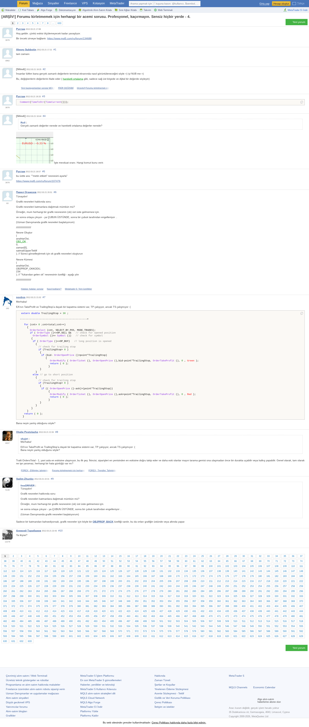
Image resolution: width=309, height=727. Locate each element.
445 (5, 616)
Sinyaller (53, 3)
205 (161, 581)
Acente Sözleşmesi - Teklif (169, 693)
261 (13, 591)
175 (219, 576)
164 (128, 576)
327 (252, 596)
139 (227, 571)
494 (104, 621)
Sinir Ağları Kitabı (128, 10)
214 (235, 581)
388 (145, 606)
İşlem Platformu (97, 675)
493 (95, 621)
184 (293, 576)
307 (87, 596)
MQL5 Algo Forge (90, 702)
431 (194, 611)
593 (5, 636)
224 (13, 586)
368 (285, 601)
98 (194, 566)
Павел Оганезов (26, 192)
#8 (56, 432)
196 (87, 581)
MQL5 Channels (238, 687)
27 (219, 556)
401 (252, 606)
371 (5, 606)
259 (301, 586)
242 (161, 586)
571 (128, 631)
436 (235, 611)
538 (161, 626)
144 (268, 571)
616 (194, 636)
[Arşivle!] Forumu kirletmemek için (93, 88)
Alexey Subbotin (26, 49)
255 (268, 586)
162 (112, 576)
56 (153, 561)
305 (71, 596)
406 (293, 606)
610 (145, 636)
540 (178, 626)
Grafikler (11, 715)
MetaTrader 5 (236, 675)
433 (211, 611)
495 (112, 621)
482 (5, 621)
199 (112, 581)
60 (186, 561)
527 (71, 626)
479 (285, 616)
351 (145, 601)
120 (71, 571)
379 (71, 606)
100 (211, 566)
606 (112, 636)
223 (5, 586)
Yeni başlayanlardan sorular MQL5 (38, 88)
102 (227, 566)
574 (153, 631)
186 (5, 581)
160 (95, 576)
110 (293, 566)
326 (244, 596)
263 (30, 591)
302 (46, 596)
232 (79, 586)
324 (227, 596)
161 (104, 576)
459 (120, 616)
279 (161, 591)
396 (211, 606)
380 (79, 606)
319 (186, 596)
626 (276, 636)
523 (38, 626)
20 (161, 556)
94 (161, 566)
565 (79, 631)
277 (145, 591)
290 (252, 591)
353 (161, 601)
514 (268, 621)
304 (63, 596)
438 (252, 611)
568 (104, 631)
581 (211, 631)
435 (227, 611)
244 (178, 586)
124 (104, 571)
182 (276, 576)
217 (260, 581)
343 (79, 601)
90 (128, 566)
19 (153, 556)
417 (79, 611)
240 (145, 586)
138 (219, 571)
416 (71, 611)
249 (219, 586)
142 (252, 571)
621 (235, 636)
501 (161, 621)
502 (169, 621)
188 (21, 581)
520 (13, 626)
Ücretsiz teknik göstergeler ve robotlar (27, 680)
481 (301, 616)
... (53, 23)
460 (128, 616)
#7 (44, 297)
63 (211, 561)
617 (202, 636)
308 (95, 596)
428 (169, 611)
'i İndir (91, 706)
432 (202, 611)
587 (260, 631)
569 (112, 631)
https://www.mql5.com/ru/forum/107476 (38, 181)
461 (137, 616)
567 (95, 631)
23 (186, 556)
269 (79, 591)
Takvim (147, 10)
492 (87, 621)
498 (137, 621)
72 (285, 561)
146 (285, 571)
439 (260, 611)
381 (87, 606)
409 (13, 611)
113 (13, 571)
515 (276, 621)
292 (268, 591)
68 (252, 561)
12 (95, 556)
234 (95, 586)
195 (79, 581)
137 (211, 571)
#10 (60, 530)
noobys (20, 297)
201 (128, 581)
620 (227, 636)
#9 (52, 478)
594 (13, 636)
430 (186, 611)
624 (260, 636)
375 (38, 606)
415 (63, 611)
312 (128, 596)
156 (63, 576)
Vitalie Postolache (27, 432)
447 (21, 616)
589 (276, 631)
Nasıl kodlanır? (54, 289)
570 (120, 631)
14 (112, 556)
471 (219, 616)
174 (211, 576)
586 (252, 631)
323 (219, 596)
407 (301, 606)
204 (153, 581)
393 (186, 606)
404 (276, 606)
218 (268, 581)
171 (186, 576)
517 (293, 621)
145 (276, 571)
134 (186, 571)
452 (63, 616)
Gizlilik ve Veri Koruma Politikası (172, 697)
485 (30, 621)
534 (128, 626)
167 (153, 576)
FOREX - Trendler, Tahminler (102, 470)
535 (137, 626)
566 (87, 631)
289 (244, 591)
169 (169, 576)
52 (120, 561)
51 (112, 561)
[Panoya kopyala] (301, 102)
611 (153, 636)
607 (120, 636)
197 (95, 581)
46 (71, 561)
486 (38, 621)
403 (268, 606)
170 (178, 576)
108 (276, 566)
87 (104, 566)
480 (293, 616)
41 (30, 561)
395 (202, 606)
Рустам (20, 29)
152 (30, 576)
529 (87, 626)
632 (21, 641)
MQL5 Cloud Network (92, 697)
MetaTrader (117, 3)
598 (46, 636)
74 (301, 561)
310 (112, 596)
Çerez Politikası (163, 702)
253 (252, 586)
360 (219, 601)
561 (46, 631)
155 (54, 576)
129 (145, 571)
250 (227, 586)
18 (145, 556)
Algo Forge (46, 10)
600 (63, 636)
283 (194, 591)
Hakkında (159, 675)
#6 (55, 192)
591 (293, 631)
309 (104, 596)
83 (71, 566)
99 (202, 566)
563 (63, 631)
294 (285, 591)
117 (46, 571)
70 (268, 561)
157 (71, 576)
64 (219, 561)
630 (5, 641)
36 (293, 556)
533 (120, 626)
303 (54, 596)
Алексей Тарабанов (28, 530)
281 (178, 591)
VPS (85, 3)
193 (63, 581)
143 (260, 571)
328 (260, 596)
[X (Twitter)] (242, 700)
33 (268, 556)
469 (202, 616)
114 (21, 571)
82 (63, 566)
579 (194, 631)
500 (153, 621)
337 (30, 601)
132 (169, 571)
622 (244, 636)
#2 (44, 69)
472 (227, 616)
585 (244, 631)
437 (244, 611)
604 (95, 636)
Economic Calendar (264, 687)
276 (137, 591)
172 (194, 576)
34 (276, 556)
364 (252, 601)
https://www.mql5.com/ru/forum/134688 (69, 38)
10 (79, 556)
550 (260, 626)
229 (54, 586)
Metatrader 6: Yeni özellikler (78, 289)
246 (194, 586)
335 (13, 601)
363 (244, 601)
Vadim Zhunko (25, 478)
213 (227, 581)
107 (268, 566)
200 (120, 581)
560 (38, 631)
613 (169, 636)
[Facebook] (231, 700)
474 (244, 616)
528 (79, 626)
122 (87, 571)
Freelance (70, 3)
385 (120, 606)
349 (128, 601)
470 (211, 616)
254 (260, 586)
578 (186, 631)
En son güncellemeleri (100, 680)
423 (128, 611)
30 (243, 556)
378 (63, 606)
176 (227, 576)
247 (202, 586)
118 (54, 571)
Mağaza (38, 3)
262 (21, 591)
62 (202, 561)
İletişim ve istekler (164, 706)
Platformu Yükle (89, 711)
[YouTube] (248, 700)
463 (153, 616)
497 (128, 621)
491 (79, 621)
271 (95, 591)
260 (5, 591)
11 (87, 556)
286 (219, 591)
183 (285, 576)
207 (178, 581)
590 (285, 631)
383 (104, 606)
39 (13, 561)
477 (268, 616)
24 (194, 556)
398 (227, 606)
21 (169, 556)
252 (244, 586)
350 (137, 601)
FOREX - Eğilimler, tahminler (35, 470)
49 (95, 561)
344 (87, 601)
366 (268, 601)
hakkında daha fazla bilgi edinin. (187, 722)
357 (194, 601)
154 (46, 576)
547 (235, 626)
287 (227, 591)
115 (30, 571)
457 (104, 616)
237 (120, 586)
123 (95, 571)
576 (169, 631)
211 (211, 581)
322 (211, 596)
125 (112, 571)
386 (128, 606)
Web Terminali (165, 10)
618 (211, 636)
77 (21, 566)
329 (268, 596)
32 (260, 556)
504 (186, 621)
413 (46, 611)
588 (268, 631)
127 (128, 571)
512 (252, 621)
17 (137, 556)
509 (227, 621)
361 (227, 601)
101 (219, 566)
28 (227, 556)
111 (301, 566)
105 (252, 566)
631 (13, 641)
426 (153, 611)
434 (219, 611)
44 (54, 561)
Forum (23, 3)
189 (30, 581)
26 (211, 556)
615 (186, 636)
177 (235, 576)
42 (38, 561)
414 (54, 611)
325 (235, 596)
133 (178, 571)
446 (13, 616)
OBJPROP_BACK (103, 521)
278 (153, 591)
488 (54, 621)
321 (202, 596)
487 (46, 621)
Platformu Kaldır (89, 715)
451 (54, 616)
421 (112, 611)
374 (30, 606)
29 (235, 556)
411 (30, 611)
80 (46, 566)
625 (268, 636)
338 (38, 601)
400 (244, 606)
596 (30, 636)
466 (178, 616)
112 (5, 571)
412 (38, 611)
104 (244, 566)
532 (112, 626)
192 (54, 581)
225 (21, 586)
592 (301, 631)
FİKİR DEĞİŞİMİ (65, 88)
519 (5, 626)
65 (227, 561)
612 (161, 636)
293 (276, 591)
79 (38, 566)
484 (21, 621)
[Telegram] (237, 700)
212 (219, 581)
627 (285, 636)
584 (235, 631)
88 (112, 566)
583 (227, 631)
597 (38, 636)
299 (21, 596)
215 (244, 581)
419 (95, 611)
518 (301, 621)
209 (194, 581)
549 (252, 626)
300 (30, 596)
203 (145, 581)
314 (145, 596)
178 (244, 576)
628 (293, 636)
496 (120, 621)
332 (293, 596)
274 (120, 591)
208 (186, 581)
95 (169, 566)
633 (59, 23)
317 (169, 596)
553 (285, 626)
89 (120, 566)
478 (276, 616)
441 (276, 611)
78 (30, 566)
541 (186, 626)
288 (235, 591)
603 (87, 636)
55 (145, 561)
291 (260, 591)
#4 (44, 116)
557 (13, 631)
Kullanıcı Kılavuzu (98, 689)
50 (104, 561)
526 (63, 626)
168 (161, 576)
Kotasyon (99, 3)
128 (137, 571)
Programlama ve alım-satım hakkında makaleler (33, 684)
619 (219, 636)
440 (268, 611)
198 (104, 581)
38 (5, 561)
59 (178, 561)
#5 (43, 171)
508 (219, 621)
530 (95, 626)
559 (30, 631)
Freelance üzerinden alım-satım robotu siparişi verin (35, 689)
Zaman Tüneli (162, 680)
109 (285, 566)
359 (211, 601)
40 (21, 561)
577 (178, 631)
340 (54, 601)
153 (38, 576)
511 (244, 621)
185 (301, 576)
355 (178, 601)
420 (104, 611)
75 (5, 566)
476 (260, 616)
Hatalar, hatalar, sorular (32, 289)
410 (21, 611)
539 (169, 626)
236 (112, 586)
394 (194, 606)
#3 (43, 96)
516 (285, 621)
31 (252, 556)
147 (293, 571)
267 (63, 591)
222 (301, 581)
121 (79, 571)
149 (5, 576)
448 (30, 616)
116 (38, 571)
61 (194, 561)
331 (285, 596)
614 (178, 636)
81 (54, 566)
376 (46, 606)
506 (202, 621)
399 (235, 606)
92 (145, 566)
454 (79, 616)
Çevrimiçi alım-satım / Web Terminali (26, 675)
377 (54, 606)
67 (243, 561)
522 (30, 626)
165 (137, 576)
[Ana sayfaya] (2, 23)
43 (46, 561)
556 (5, 631)
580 (202, 631)
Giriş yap (264, 3)
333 (301, 596)
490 (71, 621)
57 (161, 561)
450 (46, 616)
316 (161, 596)
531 (104, 626)
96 (178, 566)
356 (186, 601)
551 (268, 626)
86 (95, 566)
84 (79, 566)
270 (87, 591)
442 (285, 611)
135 (194, 571)
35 (285, 556)
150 (13, 576)
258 (293, 586)
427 (161, 611)
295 (293, 591)
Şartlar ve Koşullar (164, 684)
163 (120, 576)
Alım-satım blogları (16, 711)
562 (54, 631)
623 (252, 636)
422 (120, 611)
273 (112, 591)
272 (104, 591)
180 (260, 576)
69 (260, 561)
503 (178, 621)
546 (227, 626)
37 (301, 556)
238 (128, 586)
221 (293, 581)
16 (128, 556)
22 (178, 556)
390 (161, 606)
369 (293, 601)
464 (161, 616)
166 (145, 576)
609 (137, 636)
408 (5, 611)
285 (211, 591)
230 (63, 586)
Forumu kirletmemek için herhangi (68, 470)
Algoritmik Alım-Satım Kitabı (97, 10)
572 (137, 631)
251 (235, 586)
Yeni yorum (299, 22)
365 (260, 601)
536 (145, 626)
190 (38, 581)
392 (178, 606)
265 (46, 591)
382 (95, 606)
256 (276, 586)
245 (186, 586)
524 (46, 626)
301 (38, 596)
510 (235, 621)
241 (153, 586)
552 (276, 626)
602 (79, 636)
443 (293, 611)
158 (79, 576)
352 (153, 601)
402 (260, 606)
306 (79, 596)
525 (54, 626)
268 (71, 591)
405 (285, 606)
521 (21, 626)
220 (285, 581)
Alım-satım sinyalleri (17, 697)
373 (21, 606)
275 (128, 591)
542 (194, 626)
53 (128, 561)
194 (71, 581)
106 (260, 566)
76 (13, 566)
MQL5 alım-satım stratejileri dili (97, 693)
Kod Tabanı (28, 10)
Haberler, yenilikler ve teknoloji (97, 684)
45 (63, 561)
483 (13, 621)
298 (13, 596)
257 (285, 586)
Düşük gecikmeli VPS (18, 702)
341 (63, 601)
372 (13, 606)
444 (301, 611)
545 (219, 626)
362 (235, 601)
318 (178, 596)
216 (252, 581)
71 (276, 561)
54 (137, 561)
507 (211, 621)
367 (276, 601)
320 (194, 596)
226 (30, 586)
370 (301, 601)
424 (137, 611)
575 (161, 631)
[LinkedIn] (254, 700)
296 (301, 591)
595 (21, 636)
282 (186, 591)
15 (120, 556)
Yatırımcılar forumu (17, 706)
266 (54, 591)
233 (87, 586)
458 (112, 616)
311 (120, 596)
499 (145, 621)
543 (202, 626)
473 (235, 616)
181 (268, 576)
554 (293, 626)
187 (13, 581)
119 (63, 571)
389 (153, 606)
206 (169, 581)
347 (112, 601)
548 (244, 626)
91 (137, 566)
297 (5, 596)
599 (54, 636)
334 (5, 601)
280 (169, 591)
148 (301, 571)
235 (104, 586)
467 (186, 616)
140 (235, 571)
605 (104, 636)
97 (186, 566)
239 (137, 586)
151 (21, 576)
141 (244, 571)
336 (21, 601)
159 (87, 576)
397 (219, 606)
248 (211, 586)
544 (211, 626)
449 (38, 616)
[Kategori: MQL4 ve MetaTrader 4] (6, 23)
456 (95, 616)
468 (194, 616)
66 (235, 561)
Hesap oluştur (281, 3)
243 (169, 586)
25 (202, 556)
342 (71, 601)
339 (46, 601)
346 (104, 601)
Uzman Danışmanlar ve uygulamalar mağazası (32, 693)
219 (276, 581)
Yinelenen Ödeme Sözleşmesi (171, 689)
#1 (54, 49)
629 (301, 636)
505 (194, 621)
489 (63, 621)
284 (202, 591)
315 (153, 596)
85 (87, 566)
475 (252, 616)
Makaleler (10, 10)
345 (95, 601)
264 (38, 591)
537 (153, 626)
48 (87, 561)
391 (169, 606)
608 (128, 636)
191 (46, 581)
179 (252, 576)
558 (21, 631)
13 (104, 556)
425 (145, 611)
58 (169, 561)
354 (169, 601)
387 (137, 606)
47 (79, 561)
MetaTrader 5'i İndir (298, 10)
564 (71, 631)
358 (202, 601)
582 (219, 631)
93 (153, 566)
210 (202, 581)
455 (87, 616)
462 (145, 616)
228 (46, 586)
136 (202, 571)
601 (71, 636)
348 (120, 601)
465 (169, 616)
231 (71, 586)
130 (153, 571)
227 (38, 586)
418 (87, 611)
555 (301, 626)
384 (112, 606)
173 (202, 576)
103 (235, 566)
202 (137, 581)
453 (71, 616)
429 (178, 611)
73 (293, 561)
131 (161, 571)
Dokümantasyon (67, 10)
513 (260, 621)
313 (137, 596)
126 (120, 571)
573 (145, 631)
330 (276, 596)
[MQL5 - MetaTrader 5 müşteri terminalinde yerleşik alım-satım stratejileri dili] (8, 4)
